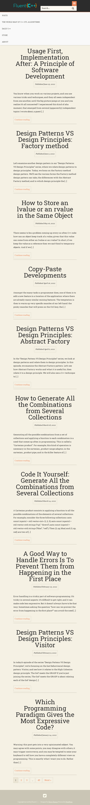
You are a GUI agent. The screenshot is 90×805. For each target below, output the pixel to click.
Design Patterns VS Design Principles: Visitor (45, 638)
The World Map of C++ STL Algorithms (21, 22)
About (5, 42)
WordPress (69, 802)
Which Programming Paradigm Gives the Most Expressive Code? (45, 714)
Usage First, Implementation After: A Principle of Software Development (45, 63)
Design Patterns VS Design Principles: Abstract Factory (45, 334)
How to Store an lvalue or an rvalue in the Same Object (45, 208)
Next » (48, 780)
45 (39, 780)
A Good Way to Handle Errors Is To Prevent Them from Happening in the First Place (45, 566)
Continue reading (22, 119)
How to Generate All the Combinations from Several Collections (45, 407)
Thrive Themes (53, 802)
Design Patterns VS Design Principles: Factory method (45, 139)
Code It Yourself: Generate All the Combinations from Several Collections (45, 483)
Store (5, 35)
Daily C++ (6, 28)
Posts (5, 15)
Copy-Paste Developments (45, 272)
